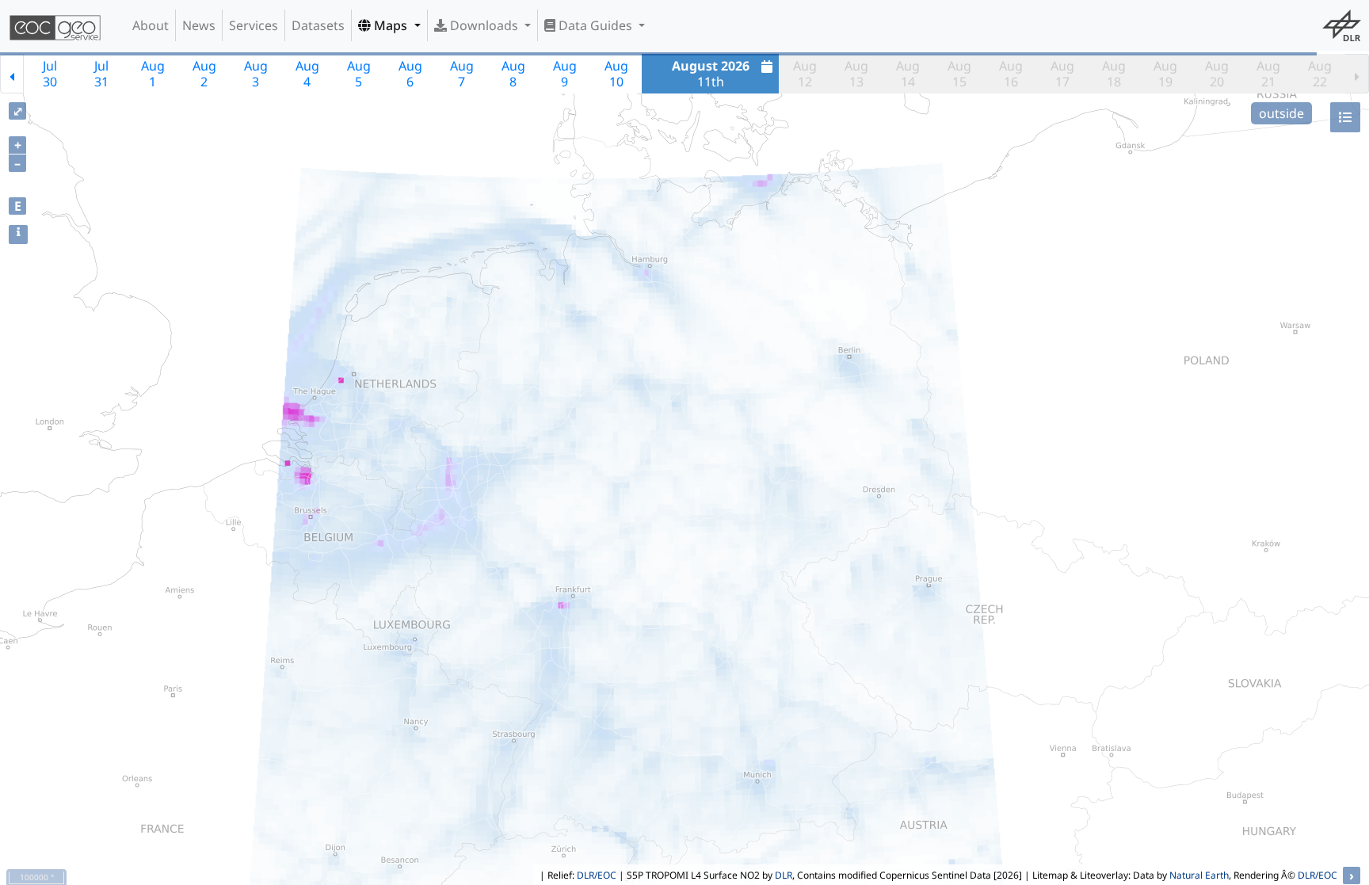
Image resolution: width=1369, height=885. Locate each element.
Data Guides (595, 25)
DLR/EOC (596, 875)
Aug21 (1268, 73)
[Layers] (1345, 117)
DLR (783, 875)
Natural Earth (1199, 875)
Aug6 (410, 73)
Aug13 (856, 73)
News (198, 25)
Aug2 (204, 73)
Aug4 (307, 73)
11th (710, 73)
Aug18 (1114, 73)
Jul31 (101, 73)
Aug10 (616, 73)
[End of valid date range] (1357, 73)
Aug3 (256, 73)
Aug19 (1165, 73)
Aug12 (805, 73)
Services (253, 25)
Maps (390, 25)
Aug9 (565, 73)
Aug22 (1320, 73)
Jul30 (50, 73)
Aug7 (462, 73)
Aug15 (959, 73)
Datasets (318, 25)
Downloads (484, 25)
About (150, 25)
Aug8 (513, 73)
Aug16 (1011, 73)
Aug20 (1217, 73)
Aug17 (1062, 73)
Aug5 (359, 73)
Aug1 (153, 73)
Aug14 (908, 73)
